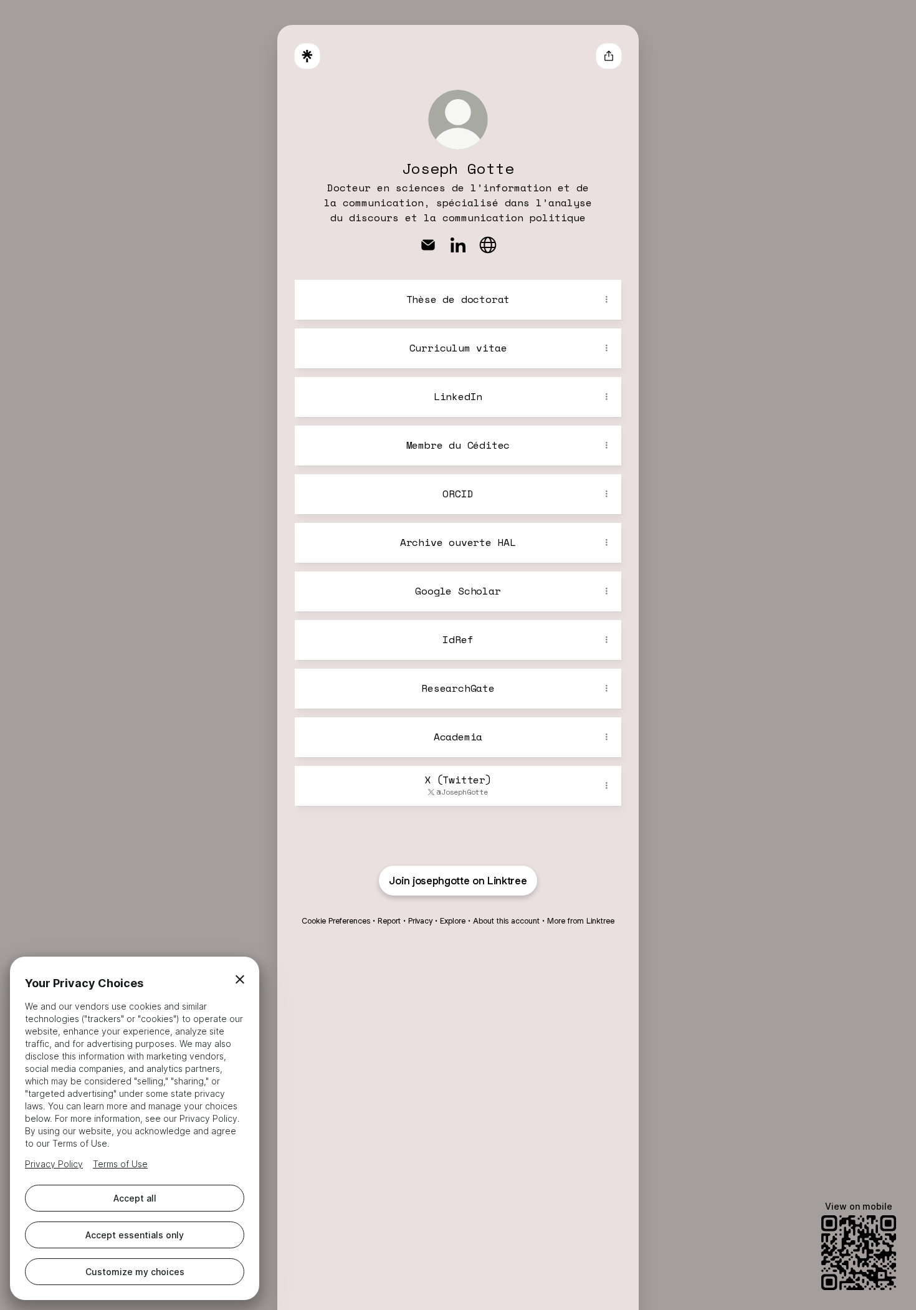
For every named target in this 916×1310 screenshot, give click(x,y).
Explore (452, 921)
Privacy (420, 921)
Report (389, 921)
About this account (506, 921)
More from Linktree (580, 921)
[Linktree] (307, 56)
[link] (428, 245)
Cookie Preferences (336, 921)
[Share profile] (608, 56)
